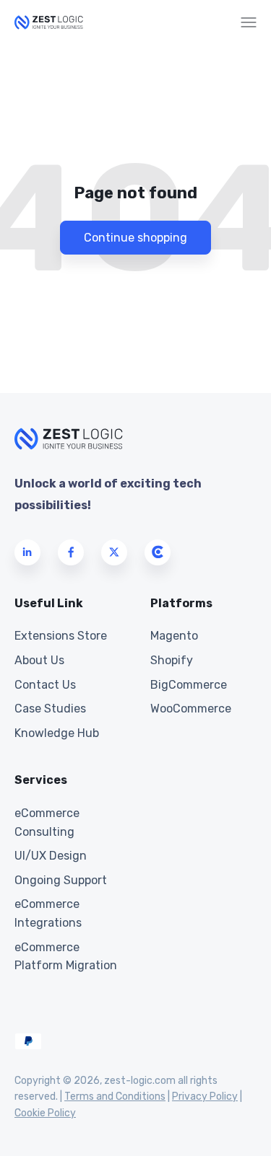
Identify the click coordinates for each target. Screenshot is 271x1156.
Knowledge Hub (56, 733)
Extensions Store (60, 636)
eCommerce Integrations (48, 913)
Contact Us (45, 685)
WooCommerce (190, 708)
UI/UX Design (50, 855)
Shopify (171, 660)
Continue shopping (135, 237)
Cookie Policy (45, 1113)
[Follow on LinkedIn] (27, 552)
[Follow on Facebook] (71, 552)
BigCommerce (188, 685)
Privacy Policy (205, 1096)
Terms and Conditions (114, 1096)
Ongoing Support (60, 880)
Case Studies (50, 708)
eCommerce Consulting (46, 822)
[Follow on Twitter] (114, 552)
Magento (174, 636)
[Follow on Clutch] (158, 552)
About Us (39, 660)
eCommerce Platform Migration (65, 956)
